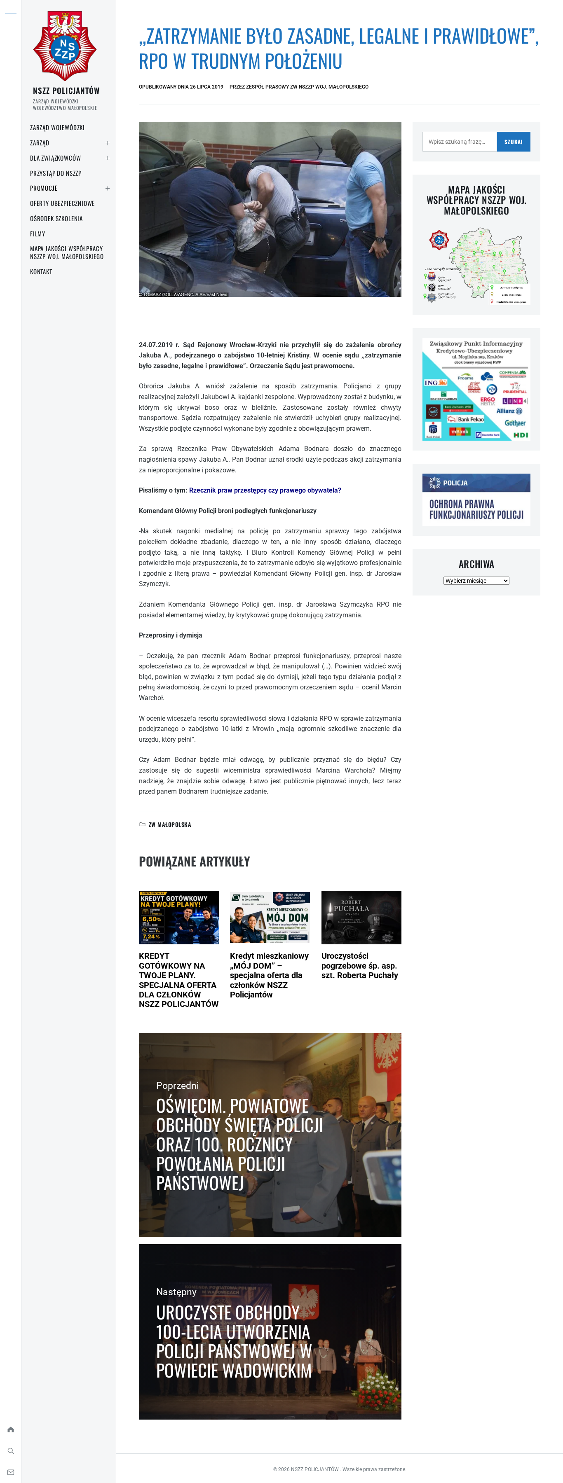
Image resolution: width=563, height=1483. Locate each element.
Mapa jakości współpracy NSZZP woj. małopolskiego (67, 252)
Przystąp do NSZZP (56, 172)
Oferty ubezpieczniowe (62, 203)
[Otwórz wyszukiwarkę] (10, 1451)
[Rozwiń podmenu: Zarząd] (107, 143)
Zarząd (39, 142)
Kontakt (41, 271)
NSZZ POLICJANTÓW (66, 90)
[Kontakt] (10, 1472)
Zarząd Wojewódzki (57, 127)
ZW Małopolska (170, 824)
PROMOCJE (44, 187)
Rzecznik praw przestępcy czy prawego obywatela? (265, 490)
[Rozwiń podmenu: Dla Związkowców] (107, 158)
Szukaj (513, 142)
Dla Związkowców (55, 157)
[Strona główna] (10, 1429)
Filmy (37, 233)
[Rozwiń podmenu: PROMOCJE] (107, 188)
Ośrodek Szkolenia (56, 218)
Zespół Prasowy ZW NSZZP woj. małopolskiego (307, 87)
